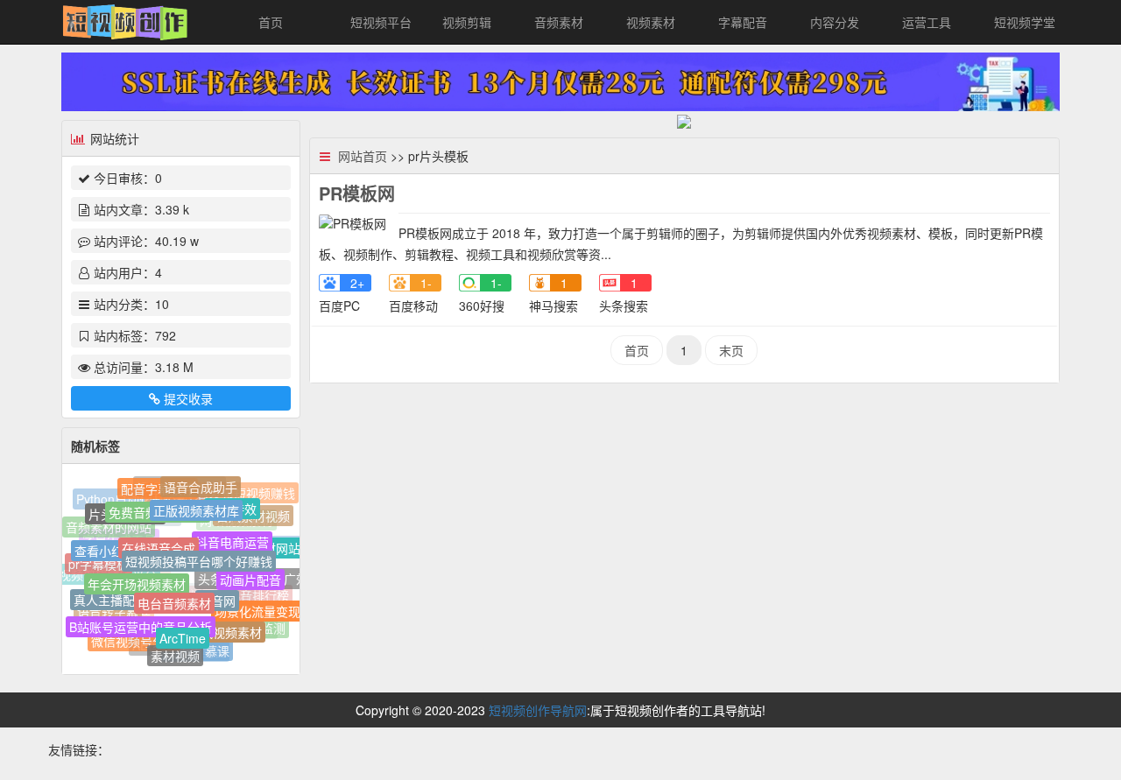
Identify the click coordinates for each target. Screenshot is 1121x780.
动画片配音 (250, 574)
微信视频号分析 (134, 640)
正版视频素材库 (196, 504)
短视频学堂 (1024, 22)
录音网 (217, 593)
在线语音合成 (158, 540)
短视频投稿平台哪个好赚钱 (198, 553)
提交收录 (188, 398)
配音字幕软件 (157, 486)
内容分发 (834, 22)
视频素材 (650, 22)
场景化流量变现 (257, 607)
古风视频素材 (225, 627)
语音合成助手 (200, 485)
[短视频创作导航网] (125, 20)
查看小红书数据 (117, 545)
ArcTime (182, 633)
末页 (731, 350)
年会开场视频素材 (137, 577)
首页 (270, 22)
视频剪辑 (466, 22)
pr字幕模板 (98, 562)
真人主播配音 (110, 596)
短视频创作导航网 (538, 710)
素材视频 (175, 654)
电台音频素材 (174, 595)
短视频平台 (381, 22)
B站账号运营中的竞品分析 (140, 621)
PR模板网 (357, 193)
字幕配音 (742, 22)
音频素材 (558, 22)
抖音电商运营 (232, 536)
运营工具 (926, 22)
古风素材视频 (253, 515)
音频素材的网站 (109, 528)
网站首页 (362, 156)
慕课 (217, 649)
